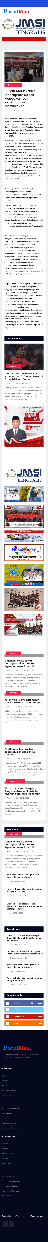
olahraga (13, 366)
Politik (4, 1081)
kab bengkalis (7, 1153)
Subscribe (38, 1016)
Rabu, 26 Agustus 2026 (24, 383)
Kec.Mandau (13, 85)
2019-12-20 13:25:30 (18, 111)
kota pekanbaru (8, 1163)
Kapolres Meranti (9, 1123)
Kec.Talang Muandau (10, 1191)
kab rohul (5, 1149)
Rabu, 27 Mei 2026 (22, 798)
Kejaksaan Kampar (9, 1128)
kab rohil (5, 1144)
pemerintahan (16, 781)
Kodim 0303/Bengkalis (11, 1108)
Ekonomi (5, 1086)
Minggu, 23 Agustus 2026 (24, 670)
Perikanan (6, 1118)
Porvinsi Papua (8, 1176)
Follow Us (38, 1010)
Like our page (36, 1003)
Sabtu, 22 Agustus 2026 (24, 707)
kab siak (5, 1158)
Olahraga (14, 834)
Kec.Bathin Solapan (10, 1186)
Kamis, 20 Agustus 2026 (24, 759)
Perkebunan (7, 1113)
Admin (9, 383)
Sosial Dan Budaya (9, 1090)
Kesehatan (6, 1095)
